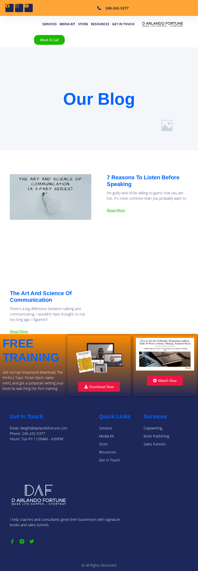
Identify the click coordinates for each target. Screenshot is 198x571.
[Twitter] (31, 541)
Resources (100, 24)
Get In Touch (123, 24)
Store (83, 24)
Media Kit (67, 24)
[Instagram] (19, 8)
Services (49, 24)
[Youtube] (28, 8)
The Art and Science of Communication (41, 296)
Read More (19, 331)
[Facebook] (9, 8)
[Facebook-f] (12, 541)
